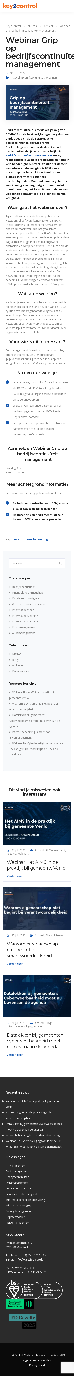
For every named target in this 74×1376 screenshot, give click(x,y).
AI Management (55, 850)
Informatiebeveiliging (25, 615)
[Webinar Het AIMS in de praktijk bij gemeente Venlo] (37, 823)
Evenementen (20, 671)
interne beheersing (35, 539)
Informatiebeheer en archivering (25, 1200)
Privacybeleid (37, 1365)
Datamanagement (17, 1182)
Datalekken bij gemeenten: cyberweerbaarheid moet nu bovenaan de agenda (34, 720)
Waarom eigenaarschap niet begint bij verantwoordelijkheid (32, 949)
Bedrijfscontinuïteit (33, 77)
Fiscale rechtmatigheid (26, 598)
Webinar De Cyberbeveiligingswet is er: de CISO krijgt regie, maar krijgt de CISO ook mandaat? (36, 748)
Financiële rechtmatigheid (27, 592)
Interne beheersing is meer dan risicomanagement (37, 1135)
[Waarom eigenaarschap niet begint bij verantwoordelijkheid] (37, 908)
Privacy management (25, 621)
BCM (17, 539)
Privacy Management (19, 1211)
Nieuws (16, 654)
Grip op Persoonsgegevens (28, 604)
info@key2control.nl (30, 1259)
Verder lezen (15, 876)
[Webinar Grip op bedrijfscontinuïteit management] (37, 104)
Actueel (15, 77)
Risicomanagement (24, 627)
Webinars (51, 77)
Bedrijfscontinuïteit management (29, 155)
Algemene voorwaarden (37, 1360)
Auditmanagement (23, 633)
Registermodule (15, 1217)
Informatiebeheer (23, 610)
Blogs (15, 660)
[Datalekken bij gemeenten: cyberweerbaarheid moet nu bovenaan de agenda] (37, 996)
